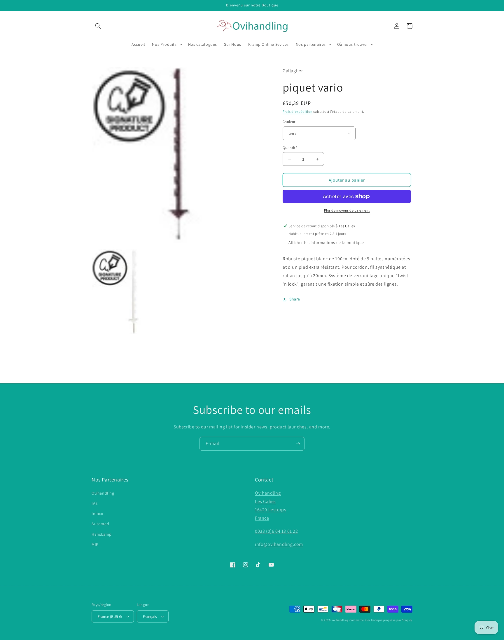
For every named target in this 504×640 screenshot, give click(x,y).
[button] (98, 26)
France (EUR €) (110, 616)
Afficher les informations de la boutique (326, 242)
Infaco (98, 513)
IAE (95, 503)
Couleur (289, 121)
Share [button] (294, 299)
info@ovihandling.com (279, 544)
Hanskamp (102, 534)
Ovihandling (103, 493)
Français (150, 616)
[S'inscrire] (297, 444)
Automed (100, 523)
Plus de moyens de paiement (347, 210)
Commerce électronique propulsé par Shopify (380, 620)
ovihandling (340, 620)
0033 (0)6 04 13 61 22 (276, 531)
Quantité (290, 147)
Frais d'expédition (298, 111)
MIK (95, 544)
